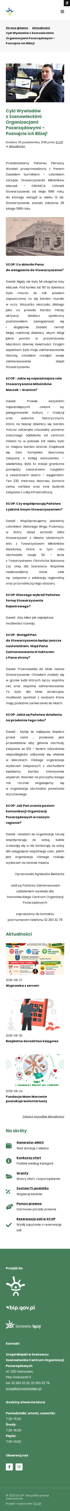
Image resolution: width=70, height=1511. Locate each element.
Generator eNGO (30, 1142)
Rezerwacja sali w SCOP (36, 1219)
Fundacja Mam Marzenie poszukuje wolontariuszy (26, 1099)
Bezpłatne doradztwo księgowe (32, 1041)
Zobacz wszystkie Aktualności (43, 1116)
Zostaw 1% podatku (33, 1188)
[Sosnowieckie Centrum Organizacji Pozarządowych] (10, 12)
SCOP (59, 142)
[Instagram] (19, 1466)
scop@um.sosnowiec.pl (23, 1388)
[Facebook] (9, 1466)
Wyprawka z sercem (22, 986)
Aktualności (41, 28)
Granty (22, 1173)
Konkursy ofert (29, 1158)
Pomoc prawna (29, 1203)
